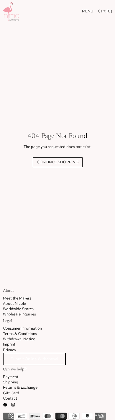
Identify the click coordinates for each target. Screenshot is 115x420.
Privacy (9, 349)
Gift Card (11, 392)
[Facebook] (5, 405)
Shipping (10, 382)
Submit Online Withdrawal (34, 359)
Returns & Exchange (20, 387)
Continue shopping (57, 162)
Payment (10, 376)
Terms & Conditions (20, 333)
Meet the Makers (17, 298)
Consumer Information (22, 328)
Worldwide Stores (18, 308)
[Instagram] (13, 405)
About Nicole (14, 303)
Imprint (9, 344)
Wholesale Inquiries (19, 314)
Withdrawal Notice (19, 338)
